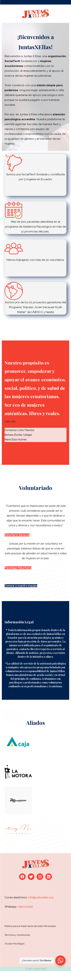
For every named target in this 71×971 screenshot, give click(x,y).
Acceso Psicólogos (14, 943)
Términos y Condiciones (17, 935)
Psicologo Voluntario (18, 567)
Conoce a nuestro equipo (21, 585)
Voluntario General (17, 534)
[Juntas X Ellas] (35, 13)
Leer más (10, 421)
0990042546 (25, 906)
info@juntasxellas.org (40, 897)
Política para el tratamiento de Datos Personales (30, 926)
